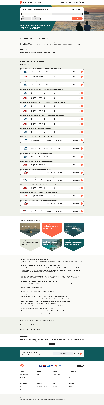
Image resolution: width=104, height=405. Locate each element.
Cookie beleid (55, 385)
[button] (52, 325)
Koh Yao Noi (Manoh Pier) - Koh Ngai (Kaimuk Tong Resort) (32, 192)
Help (70, 377)
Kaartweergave (31, 64)
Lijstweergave (23, 64)
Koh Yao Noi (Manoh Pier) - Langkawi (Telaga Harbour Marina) (32, 177)
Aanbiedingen (22, 377)
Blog (70, 372)
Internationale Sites (23, 385)
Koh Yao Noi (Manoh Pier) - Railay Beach (28, 68)
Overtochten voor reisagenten (42, 386)
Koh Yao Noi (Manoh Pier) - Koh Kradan (28, 169)
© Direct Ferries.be (23, 397)
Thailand (32, 35)
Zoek (77, 18)
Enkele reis (30, 9)
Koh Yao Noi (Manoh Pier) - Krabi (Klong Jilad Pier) (30, 161)
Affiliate (38, 385)
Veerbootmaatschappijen (24, 374)
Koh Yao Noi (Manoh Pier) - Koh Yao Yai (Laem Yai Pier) (31, 184)
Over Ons (22, 388)
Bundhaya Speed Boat (42, 68)
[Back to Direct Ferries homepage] (26, 2)
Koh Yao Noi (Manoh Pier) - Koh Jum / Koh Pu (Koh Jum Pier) (32, 81)
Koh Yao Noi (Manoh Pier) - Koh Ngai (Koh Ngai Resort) (31, 136)
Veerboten (71, 386)
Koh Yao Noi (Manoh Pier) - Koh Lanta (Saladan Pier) (30, 89)
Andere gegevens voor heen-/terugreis (41, 9)
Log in (54, 372)
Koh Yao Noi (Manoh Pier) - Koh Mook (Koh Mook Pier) (31, 102)
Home (21, 35)
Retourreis (24, 9)
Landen (21, 372)
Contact (70, 374)
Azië (27, 35)
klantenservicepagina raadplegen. (61, 399)
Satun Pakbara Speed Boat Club (54, 68)
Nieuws (21, 386)
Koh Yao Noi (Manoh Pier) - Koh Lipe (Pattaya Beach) (30, 115)
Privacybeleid (55, 386)
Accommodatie (39, 372)
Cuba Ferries (71, 385)
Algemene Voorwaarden (57, 388)
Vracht (38, 374)
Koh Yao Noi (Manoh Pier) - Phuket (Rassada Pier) (30, 128)
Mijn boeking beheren (56, 374)
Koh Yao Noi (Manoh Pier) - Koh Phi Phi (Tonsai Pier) (30, 153)
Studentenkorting (23, 389)
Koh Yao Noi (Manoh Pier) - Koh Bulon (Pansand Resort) (31, 200)
